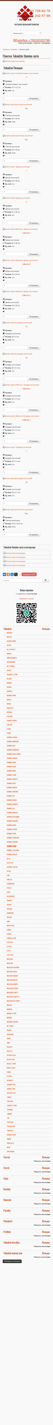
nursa (9, 1030)
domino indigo (12, 787)
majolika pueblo (12, 988)
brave (9, 704)
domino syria (11, 846)
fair (8, 875)
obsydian (10, 1034)
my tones (10, 1026)
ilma (8, 921)
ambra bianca (12, 658)
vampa (9, 1139)
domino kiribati (12, 804)
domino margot (12, 812)
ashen (9, 670)
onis (8, 1043)
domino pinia (11, 833)
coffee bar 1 (26, 233)
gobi (8, 892)
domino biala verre (14, 754)
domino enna (11, 771)
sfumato (10, 1080)
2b (26, 482)
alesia (9, 645)
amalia (9, 653)
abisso (9, 637)
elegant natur (12, 867)
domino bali (11, 745)
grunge (9, 909)
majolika (10, 963)
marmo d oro (11, 1013)
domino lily (11, 808)
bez (26, 108)
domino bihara (12, 758)
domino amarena (13, 741)
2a (26, 357)
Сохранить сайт (29, 574)
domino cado (11, 762)
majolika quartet (13, 997)
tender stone (12, 1105)
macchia (10, 959)
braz (26, 139)
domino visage (12, 854)
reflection (11, 1059)
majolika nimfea (12, 984)
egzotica (10, 863)
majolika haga (12, 971)
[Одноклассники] (8, 574)
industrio (10, 925)
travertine (11, 1126)
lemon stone (11, 938)
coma (9, 729)
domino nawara (12, 821)
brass (9, 699)
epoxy (9, 871)
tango (9, 1097)
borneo (9, 691)
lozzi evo (10, 955)
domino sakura (12, 842)
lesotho (10, 942)
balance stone (12, 674)
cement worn (12, 720)
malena (9, 1005)
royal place (11, 1068)
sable (9, 1072)
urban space (11, 1135)
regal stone (11, 1063)
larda (9, 930)
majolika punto (12, 992)
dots (9, 858)
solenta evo (11, 1093)
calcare (10, 716)
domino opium (12, 829)
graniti (9, 900)
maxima (9, 1017)
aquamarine (11, 662)
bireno (9, 683)
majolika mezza (12, 980)
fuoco (9, 888)
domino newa (11, 825)
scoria (9, 1076)
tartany (10, 1101)
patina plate (11, 1055)
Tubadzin (14, 49)
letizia (9, 946)
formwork (10, 884)
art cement (11, 666)
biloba (9, 679)
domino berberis (13, 750)
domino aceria (12, 737)
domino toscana (13, 850)
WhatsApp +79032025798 (31, 40)
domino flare (11, 775)
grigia (9, 904)
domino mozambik (13, 817)
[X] (16, 574)
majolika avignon (13, 967)
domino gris (11, 783)
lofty (9, 951)
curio (9, 733)
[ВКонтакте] (4, 574)
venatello (10, 1143)
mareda (9, 1009)
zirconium (10, 1151)
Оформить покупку (26, 598)
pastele (9, 1051)
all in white (11, 649)
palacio (9, 1047)
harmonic (10, 913)
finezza (9, 879)
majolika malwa (12, 976)
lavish (9, 934)
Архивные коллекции (12, 1261)
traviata (10, 1130)
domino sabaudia (13, 838)
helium (9, 917)
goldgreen (11, 896)
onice (9, 1038)
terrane (10, 1109)
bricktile (10, 708)
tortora (10, 1122)
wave (8, 1147)
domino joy (11, 796)
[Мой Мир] (12, 574)
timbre (9, 1114)
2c (26, 326)
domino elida (11, 766)
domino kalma (12, 800)
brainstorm (11, 695)
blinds (9, 687)
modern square (12, 1022)
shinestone (11, 1089)
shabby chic (11, 1084)
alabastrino (11, 641)
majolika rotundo (13, 1001)
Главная (6, 49)
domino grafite (12, 779)
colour (9, 725)
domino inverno (12, 792)
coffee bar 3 (26, 295)
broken (9, 712)
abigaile (10, 633)
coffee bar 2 (26, 264)
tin (8, 1118)
